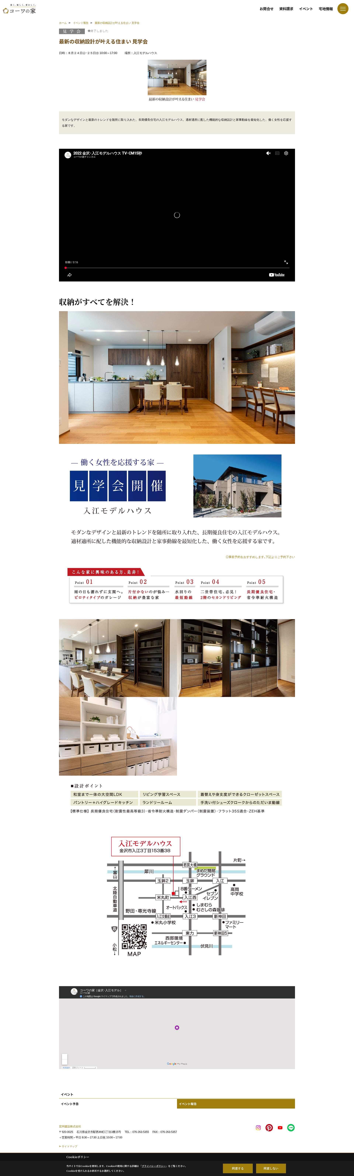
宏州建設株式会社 (70, 1126)
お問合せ (267, 8)
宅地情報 (326, 8)
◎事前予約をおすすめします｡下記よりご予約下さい (260, 557)
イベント (306, 8)
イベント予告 (70, 1104)
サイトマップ (69, 1146)
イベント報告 (188, 1104)
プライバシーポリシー (154, 1166)
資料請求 (286, 8)
